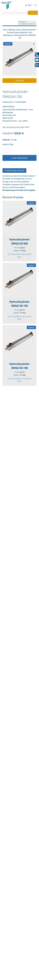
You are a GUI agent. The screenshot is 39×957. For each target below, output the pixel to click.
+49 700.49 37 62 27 (26, 24)
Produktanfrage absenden (14, 170)
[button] (34, 44)
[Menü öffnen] (35, 5)
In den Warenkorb (19, 158)
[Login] (26, 5)
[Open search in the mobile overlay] (19, 13)
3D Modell (19, 80)
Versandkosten (11, 127)
